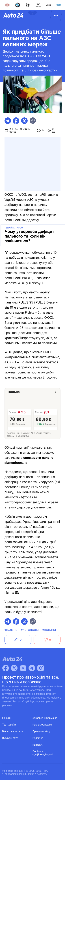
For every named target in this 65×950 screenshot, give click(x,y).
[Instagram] (40, 668)
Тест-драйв (9, 724)
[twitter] (24, 120)
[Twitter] (14, 668)
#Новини (49, 629)
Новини (6, 718)
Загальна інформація (44, 718)
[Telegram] (32, 668)
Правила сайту (41, 731)
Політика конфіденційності (42, 753)
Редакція (37, 738)
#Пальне (11, 629)
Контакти (37, 744)
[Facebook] (5, 668)
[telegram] (8, 120)
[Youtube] (23, 668)
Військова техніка (12, 731)
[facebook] (16, 120)
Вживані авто (10, 738)
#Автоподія (30, 629)
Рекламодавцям (42, 724)
